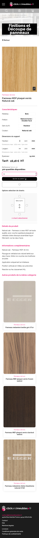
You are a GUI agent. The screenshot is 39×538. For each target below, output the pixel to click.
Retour (6, 40)
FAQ (3, 523)
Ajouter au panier (18, 179)
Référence (6, 167)
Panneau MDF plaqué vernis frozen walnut (19, 380)
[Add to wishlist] (19, 184)
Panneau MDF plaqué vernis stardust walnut (19, 433)
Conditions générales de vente (12, 531)
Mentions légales (8, 525)
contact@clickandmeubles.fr (12, 515)
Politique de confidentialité (11, 534)
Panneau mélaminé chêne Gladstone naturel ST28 (19, 487)
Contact (5, 520)
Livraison (5, 529)
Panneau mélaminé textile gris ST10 (20, 327)
